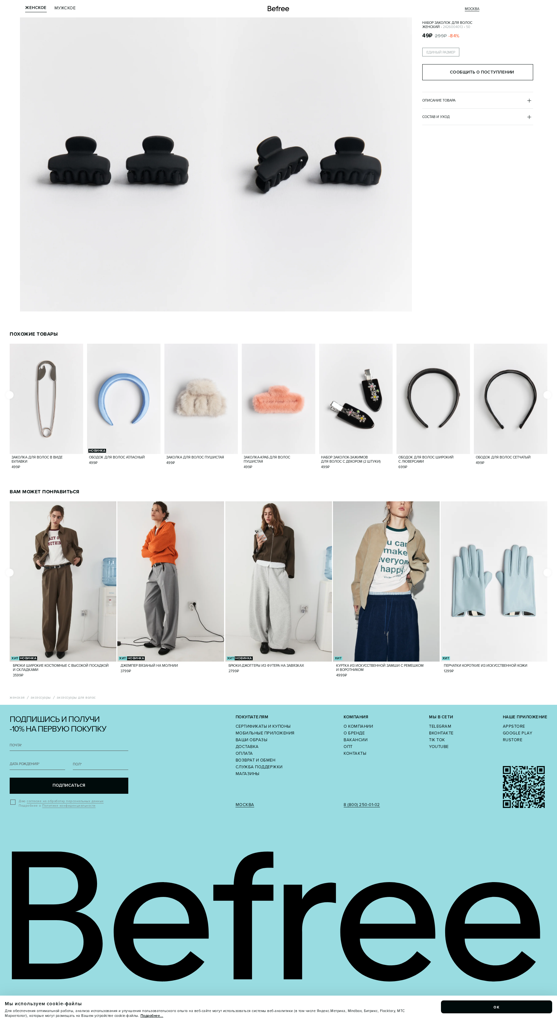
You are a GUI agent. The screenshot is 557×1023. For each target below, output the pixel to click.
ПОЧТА (16, 745)
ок (496, 1007)
